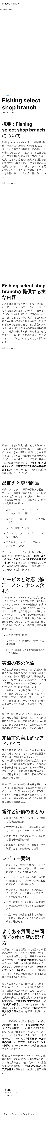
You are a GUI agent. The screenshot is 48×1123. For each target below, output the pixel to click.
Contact (8, 1095)
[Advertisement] (24, 49)
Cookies (8, 1090)
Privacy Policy (11, 1093)
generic (6, 95)
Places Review (11, 3)
